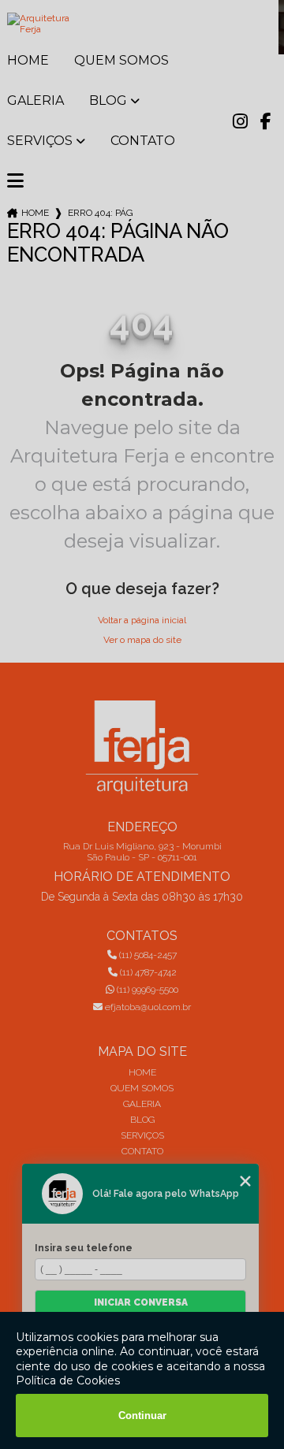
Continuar (142, 1415)
